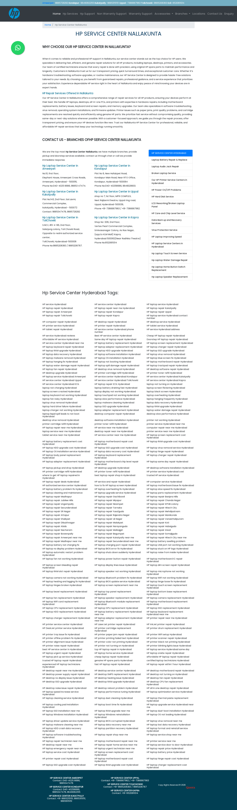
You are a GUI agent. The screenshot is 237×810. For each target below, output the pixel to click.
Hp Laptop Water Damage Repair (170, 260)
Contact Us (214, 14)
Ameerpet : (48, 3)
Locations (198, 14)
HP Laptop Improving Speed (167, 236)
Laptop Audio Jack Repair (165, 166)
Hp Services (70, 14)
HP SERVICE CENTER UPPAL (125, 777)
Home (57, 14)
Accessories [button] (163, 14)
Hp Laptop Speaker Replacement (170, 276)
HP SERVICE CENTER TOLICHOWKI (125, 784)
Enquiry (229, 14)
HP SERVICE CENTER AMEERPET (66, 777)
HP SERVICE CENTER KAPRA (125, 790)
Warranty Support (140, 14)
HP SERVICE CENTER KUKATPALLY (66, 795)
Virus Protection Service (164, 230)
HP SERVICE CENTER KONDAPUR (66, 786)
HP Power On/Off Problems (166, 189)
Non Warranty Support (112, 14)
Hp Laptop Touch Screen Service (169, 253)
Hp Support (87, 14)
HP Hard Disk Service (163, 196)
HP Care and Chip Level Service (168, 213)
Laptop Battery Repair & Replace (169, 159)
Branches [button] (181, 14)
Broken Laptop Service (164, 173)
